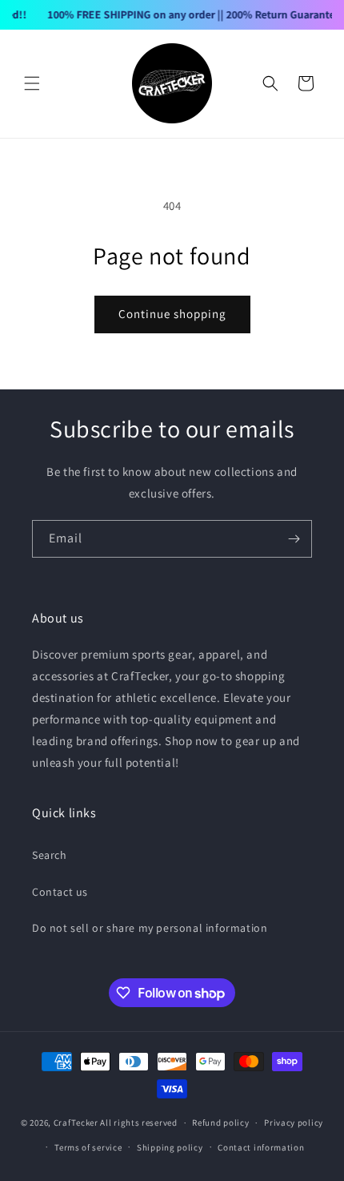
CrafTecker (76, 1122)
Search (49, 855)
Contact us (60, 892)
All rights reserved (138, 1122)
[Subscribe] (293, 539)
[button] (32, 83)
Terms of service (88, 1147)
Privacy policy (293, 1122)
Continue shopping (172, 313)
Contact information (261, 1147)
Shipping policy (170, 1147)
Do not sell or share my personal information (149, 928)
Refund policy (220, 1122)
